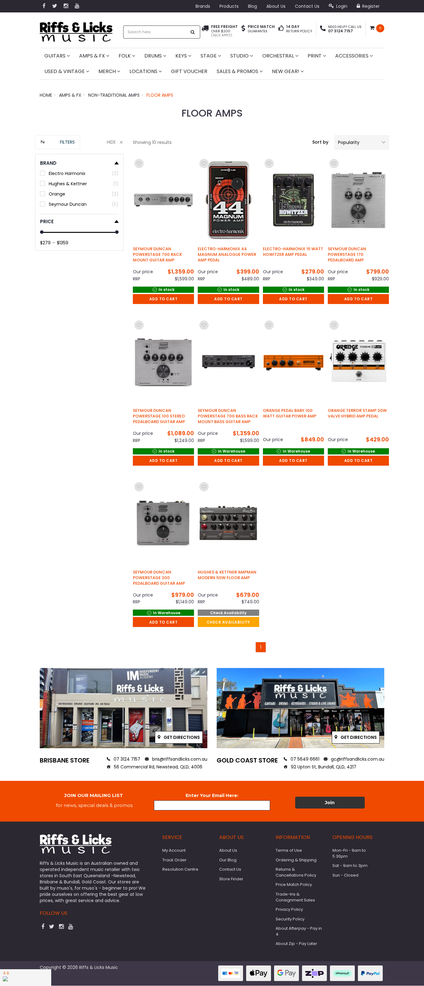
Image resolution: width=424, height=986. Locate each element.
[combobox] (155, 32)
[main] (261, 405)
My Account (174, 850)
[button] (362, 142)
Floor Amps (160, 95)
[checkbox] (79, 173)
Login (341, 6)
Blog (252, 6)
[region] (79, 397)
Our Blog (228, 860)
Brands (203, 6)
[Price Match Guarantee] (243, 29)
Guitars (55, 55)
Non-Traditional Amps (114, 95)
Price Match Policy (294, 884)
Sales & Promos (238, 71)
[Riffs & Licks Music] (76, 29)
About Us (276, 6)
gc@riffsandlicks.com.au (357, 759)
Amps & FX (92, 55)
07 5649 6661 (304, 759)
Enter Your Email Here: (212, 795)
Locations (144, 71)
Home (46, 95)
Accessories (352, 55)
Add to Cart (163, 299)
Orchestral (278, 55)
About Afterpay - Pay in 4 (299, 931)
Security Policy (290, 919)
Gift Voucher (189, 71)
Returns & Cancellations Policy (296, 872)
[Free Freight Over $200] (205, 31)
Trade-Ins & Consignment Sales (295, 897)
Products (229, 6)
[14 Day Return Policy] (281, 29)
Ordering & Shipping (296, 860)
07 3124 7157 (126, 759)
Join (330, 802)
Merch (107, 71)
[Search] (193, 32)
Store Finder (231, 879)
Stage (209, 55)
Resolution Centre (180, 869)
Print (315, 55)
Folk (125, 55)
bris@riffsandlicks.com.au (179, 759)
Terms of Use (289, 850)
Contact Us (307, 6)
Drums (153, 55)
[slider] (41, 232)
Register (370, 6)
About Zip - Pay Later (296, 944)
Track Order (174, 860)
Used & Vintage (65, 71)
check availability (228, 622)
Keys (181, 55)
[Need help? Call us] (323, 29)
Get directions (181, 737)
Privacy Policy (289, 909)
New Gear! (286, 71)
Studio (240, 55)
